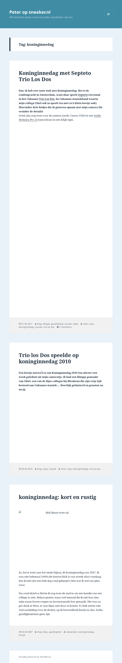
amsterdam (72, 631)
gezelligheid (57, 323)
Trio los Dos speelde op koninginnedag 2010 (49, 358)
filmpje (46, 323)
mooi (45, 468)
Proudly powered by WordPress (35, 656)
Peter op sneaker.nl (30, 12)
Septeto (83, 94)
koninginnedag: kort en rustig (57, 496)
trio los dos (48, 327)
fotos (45, 631)
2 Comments (65, 327)
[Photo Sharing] (61, 538)
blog (39, 323)
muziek (68, 323)
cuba (91, 323)
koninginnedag (26, 327)
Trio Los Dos (46, 99)
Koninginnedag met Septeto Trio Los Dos (55, 76)
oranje (22, 635)
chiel (85, 323)
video (75, 323)
